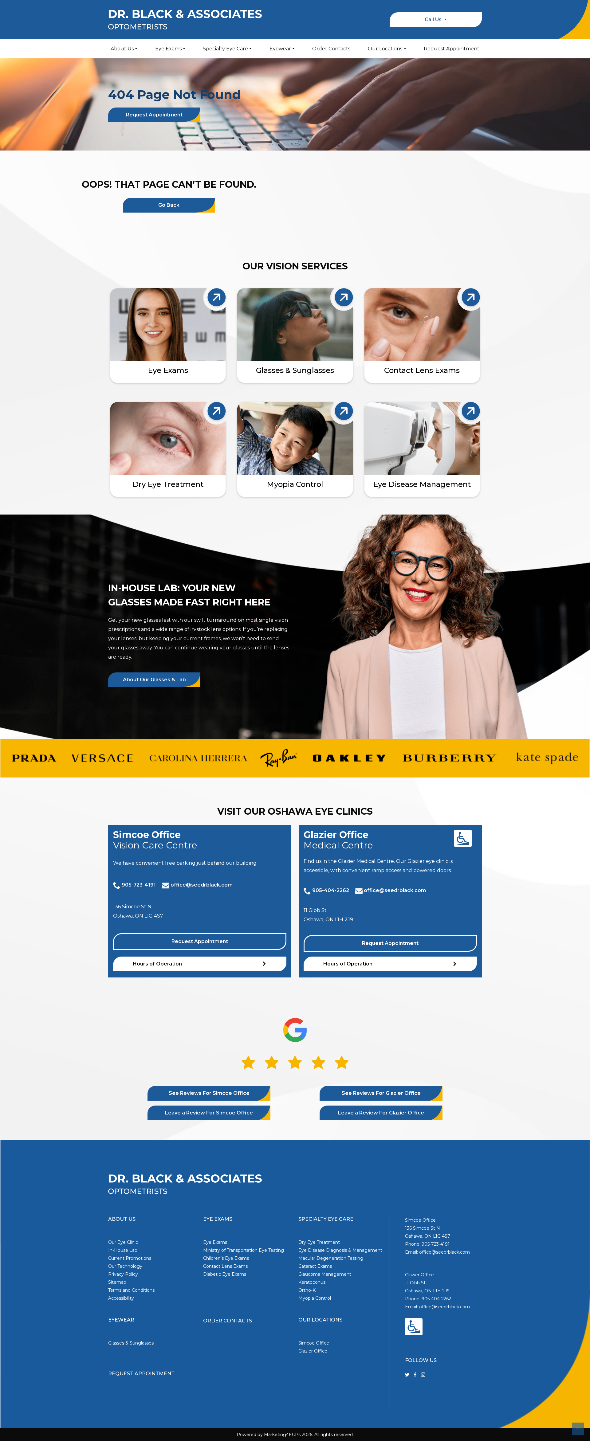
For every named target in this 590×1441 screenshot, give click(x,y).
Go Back (168, 205)
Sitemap (117, 1282)
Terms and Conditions (131, 1290)
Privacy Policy (123, 1274)
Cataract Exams (315, 1266)
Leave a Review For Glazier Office (381, 1113)
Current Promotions (129, 1258)
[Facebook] (415, 1374)
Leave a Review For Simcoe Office (209, 1113)
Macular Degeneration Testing (330, 1258)
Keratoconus (311, 1282)
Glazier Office (312, 1351)
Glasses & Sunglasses (131, 1343)
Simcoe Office (313, 1343)
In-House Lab (122, 1250)
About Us (122, 49)
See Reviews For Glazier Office (381, 1093)
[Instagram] (423, 1374)
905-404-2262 (330, 890)
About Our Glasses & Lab (154, 680)
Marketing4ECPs (282, 1434)
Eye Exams (168, 49)
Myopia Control (314, 1298)
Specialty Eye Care (225, 49)
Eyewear (280, 49)
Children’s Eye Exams (226, 1258)
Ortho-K (307, 1290)
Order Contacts (331, 49)
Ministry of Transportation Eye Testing (243, 1250)
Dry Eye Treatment (319, 1242)
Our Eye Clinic (123, 1242)
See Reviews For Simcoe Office (209, 1093)
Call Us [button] (434, 19)
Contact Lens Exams (225, 1266)
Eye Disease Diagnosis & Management (340, 1250)
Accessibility (121, 1298)
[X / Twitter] (407, 1374)
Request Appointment (451, 49)
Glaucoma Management (324, 1274)
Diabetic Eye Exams (224, 1274)
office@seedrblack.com (202, 885)
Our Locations (385, 49)
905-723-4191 (139, 885)
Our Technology (125, 1266)
